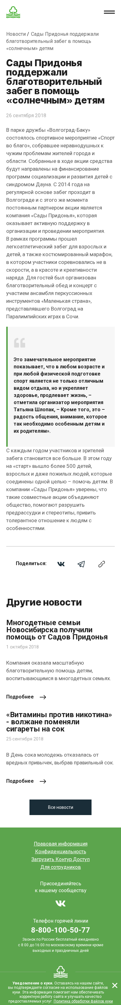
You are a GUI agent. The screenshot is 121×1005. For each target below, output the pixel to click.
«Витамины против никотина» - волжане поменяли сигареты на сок (59, 722)
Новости (16, 34)
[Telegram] (81, 564)
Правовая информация (60, 844)
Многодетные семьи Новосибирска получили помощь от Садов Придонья (57, 630)
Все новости (60, 807)
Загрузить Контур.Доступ (60, 859)
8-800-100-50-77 (60, 930)
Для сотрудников (60, 867)
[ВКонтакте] (61, 564)
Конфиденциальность (60, 852)
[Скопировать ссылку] (101, 564)
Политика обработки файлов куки (83, 1001)
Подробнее (20, 697)
